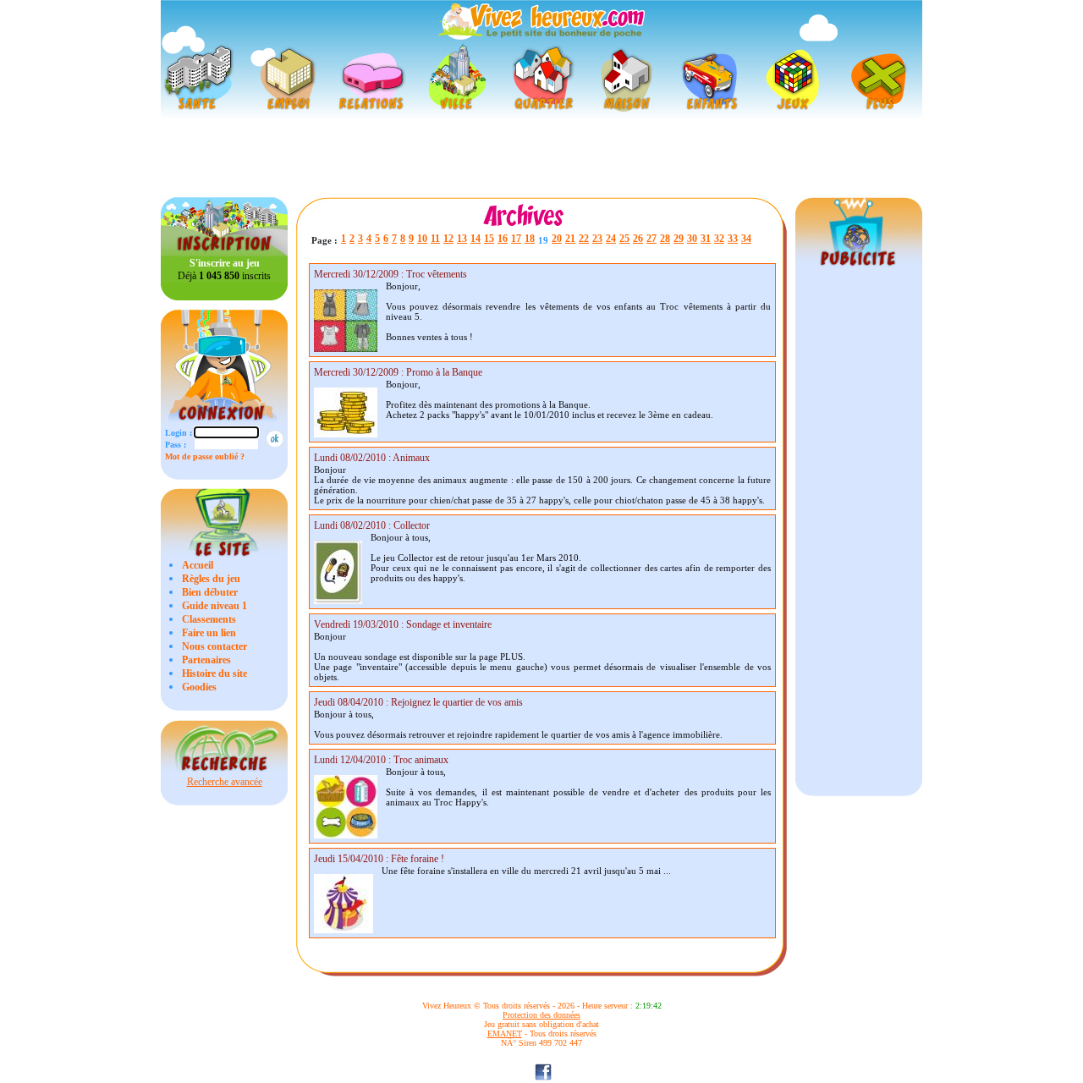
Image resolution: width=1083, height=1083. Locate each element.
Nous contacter (214, 646)
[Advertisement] (541, 157)
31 (706, 239)
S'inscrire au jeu (225, 263)
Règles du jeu (211, 579)
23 (597, 239)
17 (516, 239)
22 (584, 239)
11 (435, 239)
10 (422, 239)
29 (678, 239)
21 (570, 239)
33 (733, 239)
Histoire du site (214, 673)
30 (692, 239)
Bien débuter (210, 592)
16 (503, 239)
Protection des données (541, 1015)
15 (489, 239)
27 (651, 239)
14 (475, 239)
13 (462, 239)
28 (665, 239)
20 (557, 239)
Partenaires (206, 660)
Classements (209, 619)
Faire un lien (209, 633)
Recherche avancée (224, 782)
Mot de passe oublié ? (205, 456)
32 (719, 239)
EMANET (504, 1033)
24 (611, 239)
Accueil (197, 565)
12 (448, 239)
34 (746, 239)
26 (638, 239)
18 (530, 239)
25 (624, 239)
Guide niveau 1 (214, 606)
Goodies (199, 687)
